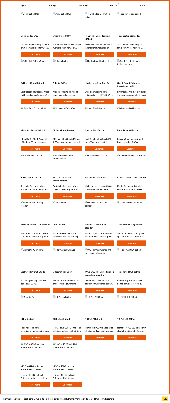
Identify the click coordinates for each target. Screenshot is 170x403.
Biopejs (52, 5)
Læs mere (35, 54)
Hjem (23, 5)
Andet (142, 5)
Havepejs (83, 5)
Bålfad (113, 5)
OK (165, 398)
